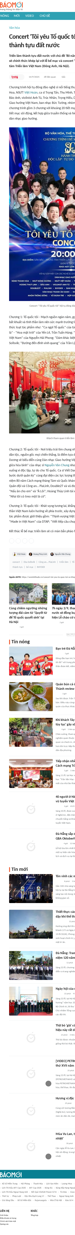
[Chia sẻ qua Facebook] (11, 540)
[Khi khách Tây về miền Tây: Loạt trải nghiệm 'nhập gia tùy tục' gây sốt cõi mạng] (31, 732)
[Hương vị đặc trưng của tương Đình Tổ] (31, 1110)
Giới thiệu (4, 1215)
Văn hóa (14, 28)
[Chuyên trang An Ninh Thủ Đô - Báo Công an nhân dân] (14, 77)
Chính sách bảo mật (8, 1221)
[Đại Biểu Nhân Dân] (55, 623)
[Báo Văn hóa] (59, 881)
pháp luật (16, 1196)
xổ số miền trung (9, 1184)
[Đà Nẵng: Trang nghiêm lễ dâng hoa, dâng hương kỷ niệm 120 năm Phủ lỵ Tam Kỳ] (31, 965)
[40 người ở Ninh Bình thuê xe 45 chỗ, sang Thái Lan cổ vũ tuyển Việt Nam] (31, 809)
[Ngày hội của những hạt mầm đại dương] (31, 1001)
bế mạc (29, 567)
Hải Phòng (25, 1184)
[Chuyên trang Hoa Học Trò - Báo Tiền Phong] (57, 729)
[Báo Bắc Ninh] (59, 1103)
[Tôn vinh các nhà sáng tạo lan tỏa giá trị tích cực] (31, 888)
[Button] (20, 77)
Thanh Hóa (38, 1184)
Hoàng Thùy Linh (40, 554)
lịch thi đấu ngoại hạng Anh (15, 1192)
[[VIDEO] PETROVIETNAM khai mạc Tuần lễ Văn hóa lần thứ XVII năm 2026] (31, 1073)
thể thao (52, 1196)
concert (16, 562)
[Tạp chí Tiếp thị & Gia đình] (57, 1035)
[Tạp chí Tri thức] (58, 694)
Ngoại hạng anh (66, 1196)
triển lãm (63, 562)
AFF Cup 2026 (35, 1188)
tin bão (63, 1192)
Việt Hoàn (31, 92)
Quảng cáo (4, 1224)
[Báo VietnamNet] (59, 771)
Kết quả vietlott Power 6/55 (44, 1192)
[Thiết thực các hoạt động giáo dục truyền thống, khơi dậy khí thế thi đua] (31, 924)
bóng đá (48, 1188)
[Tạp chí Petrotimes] (60, 1071)
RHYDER (41, 567)
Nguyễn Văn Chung (57, 465)
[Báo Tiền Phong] (59, 654)
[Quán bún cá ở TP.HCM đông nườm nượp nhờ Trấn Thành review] (31, 696)
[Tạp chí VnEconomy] (59, 844)
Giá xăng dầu (8, 1200)
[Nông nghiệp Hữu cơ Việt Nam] (60, 963)
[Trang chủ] (11, 6)
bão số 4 (69, 1200)
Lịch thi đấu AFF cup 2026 (14, 1188)
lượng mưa (67, 1184)
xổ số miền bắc (24, 1200)
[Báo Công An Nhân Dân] (61, 922)
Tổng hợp (34, 1215)
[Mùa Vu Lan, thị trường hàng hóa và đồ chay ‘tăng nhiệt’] (31, 1146)
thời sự (5, 1196)
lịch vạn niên (52, 1184)
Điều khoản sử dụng (8, 1218)
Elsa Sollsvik (29, 562)
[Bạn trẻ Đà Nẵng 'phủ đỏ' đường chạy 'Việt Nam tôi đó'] (31, 661)
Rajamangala (41, 1200)
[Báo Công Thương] (13, 627)
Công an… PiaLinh (47, 562)
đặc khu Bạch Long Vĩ (34, 1196)
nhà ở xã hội (56, 1200)
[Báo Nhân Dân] (59, 994)
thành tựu (18, 567)
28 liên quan (50, 77)
